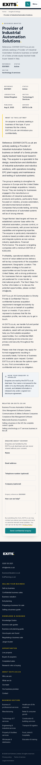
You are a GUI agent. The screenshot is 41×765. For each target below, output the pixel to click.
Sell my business (8, 588)
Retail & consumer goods (29, 713)
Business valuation (9, 597)
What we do (6, 680)
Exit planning (7, 601)
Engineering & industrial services (9, 726)
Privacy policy (7, 757)
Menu (35, 4)
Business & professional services (10, 706)
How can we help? (12, 499)
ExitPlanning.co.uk (9, 577)
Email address (10, 463)
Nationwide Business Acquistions (14, 420)
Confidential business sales (12, 592)
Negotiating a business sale (12, 637)
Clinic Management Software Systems (16, 410)
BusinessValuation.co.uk (11, 573)
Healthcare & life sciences (28, 706)
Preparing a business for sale (13, 605)
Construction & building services (28, 720)
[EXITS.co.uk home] (10, 4)
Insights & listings (14, 11)
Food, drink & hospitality (27, 733)
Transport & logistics (30, 725)
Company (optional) (13, 484)
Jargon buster (7, 642)
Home (4, 11)
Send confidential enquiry (20, 531)
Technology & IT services (8, 720)
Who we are (7, 676)
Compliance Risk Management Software (17, 417)
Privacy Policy (27, 525)
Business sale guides (10, 625)
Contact (5, 693)
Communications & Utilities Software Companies (20, 414)
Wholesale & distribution (7, 740)
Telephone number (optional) (17, 473)
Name (7, 453)
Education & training (29, 739)
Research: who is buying (11, 665)
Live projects (7, 652)
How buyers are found (10, 633)
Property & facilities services (9, 733)
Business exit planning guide (13, 629)
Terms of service (19, 757)
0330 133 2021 (7, 563)
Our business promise (10, 689)
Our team (5, 685)
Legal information (8, 761)
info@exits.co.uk (8, 567)
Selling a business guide (11, 610)
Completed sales (8, 661)
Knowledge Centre (9, 620)
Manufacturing (7, 711)
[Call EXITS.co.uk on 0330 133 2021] (27, 4)
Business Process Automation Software (17, 407)
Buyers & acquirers (9, 657)
